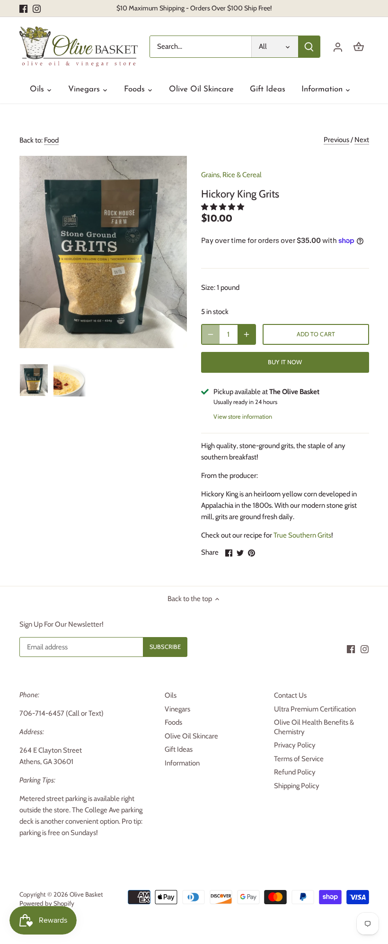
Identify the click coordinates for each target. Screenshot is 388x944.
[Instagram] (37, 8)
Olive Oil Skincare (191, 736)
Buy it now (285, 362)
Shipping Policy (296, 786)
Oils (170, 695)
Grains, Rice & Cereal (231, 175)
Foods (173, 722)
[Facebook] (23, 8)
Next (361, 139)
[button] (223, 207)
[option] (33, 380)
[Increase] (247, 334)
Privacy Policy (295, 745)
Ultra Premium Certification (315, 709)
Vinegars (177, 709)
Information (182, 763)
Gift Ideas (179, 749)
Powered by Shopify (46, 903)
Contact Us (290, 695)
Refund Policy (295, 772)
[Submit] (309, 46)
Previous (336, 139)
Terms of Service (299, 759)
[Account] (337, 47)
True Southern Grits (302, 535)
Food (51, 140)
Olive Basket (86, 894)
